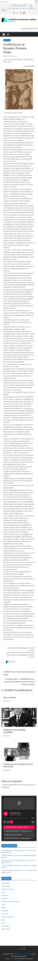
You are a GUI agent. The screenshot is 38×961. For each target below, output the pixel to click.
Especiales (4, 898)
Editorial (15, 56)
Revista (3, 923)
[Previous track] (4, 822)
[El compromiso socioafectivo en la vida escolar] (19, 744)
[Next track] (8, 822)
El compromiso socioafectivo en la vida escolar (18, 765)
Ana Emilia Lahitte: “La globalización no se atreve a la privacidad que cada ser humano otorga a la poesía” (19, 681)
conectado (20, 785)
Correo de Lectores (7, 889)
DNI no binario (9, 697)
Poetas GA (4, 914)
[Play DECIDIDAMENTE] (5, 813)
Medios (3, 908)
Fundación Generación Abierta (10, 901)
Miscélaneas (5, 911)
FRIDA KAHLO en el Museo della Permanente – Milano (20, 673)
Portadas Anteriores (7, 917)
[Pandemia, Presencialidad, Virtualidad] (19, 709)
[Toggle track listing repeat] (11, 822)
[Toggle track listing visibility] (32, 822)
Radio (3, 920)
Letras (3, 904)
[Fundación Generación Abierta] (3, 34)
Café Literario (5, 886)
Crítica (3, 892)
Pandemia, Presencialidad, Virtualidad (14, 731)
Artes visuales (5, 883)
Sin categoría (5, 926)
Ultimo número (6, 929)
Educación (7, 40)
